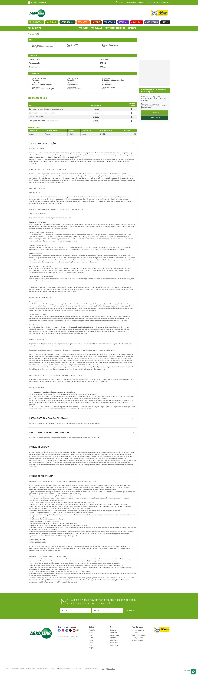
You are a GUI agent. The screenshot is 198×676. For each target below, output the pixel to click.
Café (90, 635)
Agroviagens (151, 22)
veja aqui (96, 109)
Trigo (91, 648)
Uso (103, 669)
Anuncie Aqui (136, 633)
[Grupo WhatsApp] (193, 671)
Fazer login (155, 112)
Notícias (96, 22)
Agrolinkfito (35, 22)
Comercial (136, 22)
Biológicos (114, 640)
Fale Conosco (137, 627)
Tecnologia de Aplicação (42, 143)
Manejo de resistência (41, 476)
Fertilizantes (114, 643)
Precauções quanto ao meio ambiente (49, 432)
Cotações (82, 22)
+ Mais (165, 22)
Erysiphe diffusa (37, 117)
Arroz (91, 633)
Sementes (114, 645)
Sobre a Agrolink (138, 630)
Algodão (92, 630)
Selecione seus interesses (135, 2)
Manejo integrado (39, 447)
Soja (90, 645)
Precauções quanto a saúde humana (48, 418)
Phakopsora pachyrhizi (43, 121)
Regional (123, 22)
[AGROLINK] (37, 13)
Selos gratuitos (137, 638)
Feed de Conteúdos (139, 635)
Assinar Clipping (138, 640)
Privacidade (74, 636)
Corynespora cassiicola (42, 113)
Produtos (83, 28)
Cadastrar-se (155, 117)
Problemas (96, 28)
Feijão (91, 640)
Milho (91, 643)
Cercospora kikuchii (46, 109)
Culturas (51, 22)
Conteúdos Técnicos (114, 28)
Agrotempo (109, 22)
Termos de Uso (63, 636)
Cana (91, 638)
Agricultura (67, 22)
